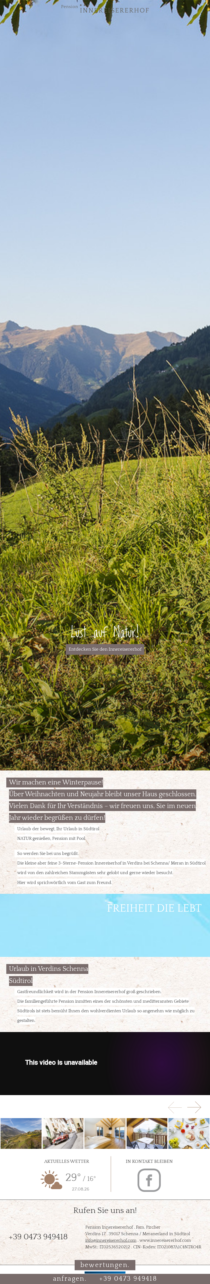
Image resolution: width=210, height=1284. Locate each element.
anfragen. (70, 1278)
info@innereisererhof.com (110, 1240)
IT (8, 7)
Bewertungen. (105, 1264)
